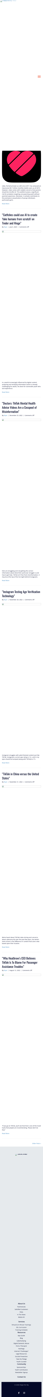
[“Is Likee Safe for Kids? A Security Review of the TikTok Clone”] (21, 163)
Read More (5, 204)
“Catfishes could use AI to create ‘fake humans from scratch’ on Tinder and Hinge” (19, 219)
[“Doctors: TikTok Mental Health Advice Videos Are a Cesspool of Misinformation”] (21, 493)
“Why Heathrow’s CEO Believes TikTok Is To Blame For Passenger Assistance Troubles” (20, 962)
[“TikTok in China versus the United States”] (21, 859)
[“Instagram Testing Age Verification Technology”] (21, 677)
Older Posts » (36, 1143)
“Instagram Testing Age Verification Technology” (21, 593)
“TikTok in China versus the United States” (20, 776)
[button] (39, 77)
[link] (22, 1306)
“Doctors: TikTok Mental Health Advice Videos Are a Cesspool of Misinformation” (19, 407)
